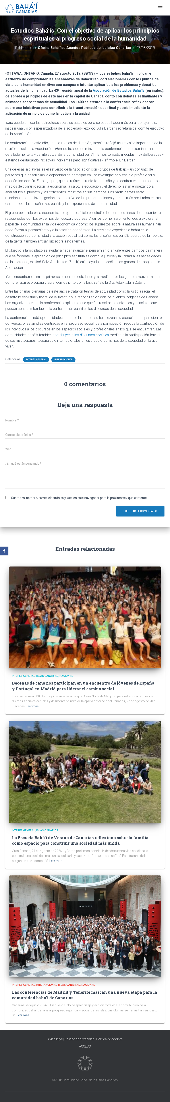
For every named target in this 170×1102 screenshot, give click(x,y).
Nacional (66, 675)
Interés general (36, 359)
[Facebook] (4, 551)
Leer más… (33, 706)
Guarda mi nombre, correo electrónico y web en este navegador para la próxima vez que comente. (79, 498)
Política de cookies (109, 1039)
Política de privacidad (79, 1039)
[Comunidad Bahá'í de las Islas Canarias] (23, 7)
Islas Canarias (47, 675)
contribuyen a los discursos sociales (80, 335)
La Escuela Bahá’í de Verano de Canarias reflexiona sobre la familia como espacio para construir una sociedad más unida (80, 840)
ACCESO (85, 1046)
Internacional (63, 359)
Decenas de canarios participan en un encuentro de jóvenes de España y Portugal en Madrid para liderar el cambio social (83, 685)
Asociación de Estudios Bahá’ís (119, 90)
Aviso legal (55, 1039)
